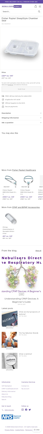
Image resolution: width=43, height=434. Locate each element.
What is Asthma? (25, 354)
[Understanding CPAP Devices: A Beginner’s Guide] (21, 274)
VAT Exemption (7, 386)
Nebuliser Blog (6, 397)
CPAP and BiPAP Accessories (26, 207)
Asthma (9, 327)
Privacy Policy (9, 430)
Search (4, 399)
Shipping (10, 84)
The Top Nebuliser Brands (28, 333)
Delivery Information (9, 391)
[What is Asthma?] (10, 361)
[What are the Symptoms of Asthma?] (10, 319)
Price (4, 72)
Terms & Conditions (31, 430)
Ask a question (8, 123)
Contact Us (25, 386)
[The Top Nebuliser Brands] (10, 340)
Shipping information (10, 118)
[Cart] (35, 6)
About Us (5, 394)
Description (6, 113)
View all (38, 250)
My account (25, 388)
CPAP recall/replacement (10, 388)
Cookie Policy (19, 430)
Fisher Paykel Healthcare (24, 170)
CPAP (21, 294)
